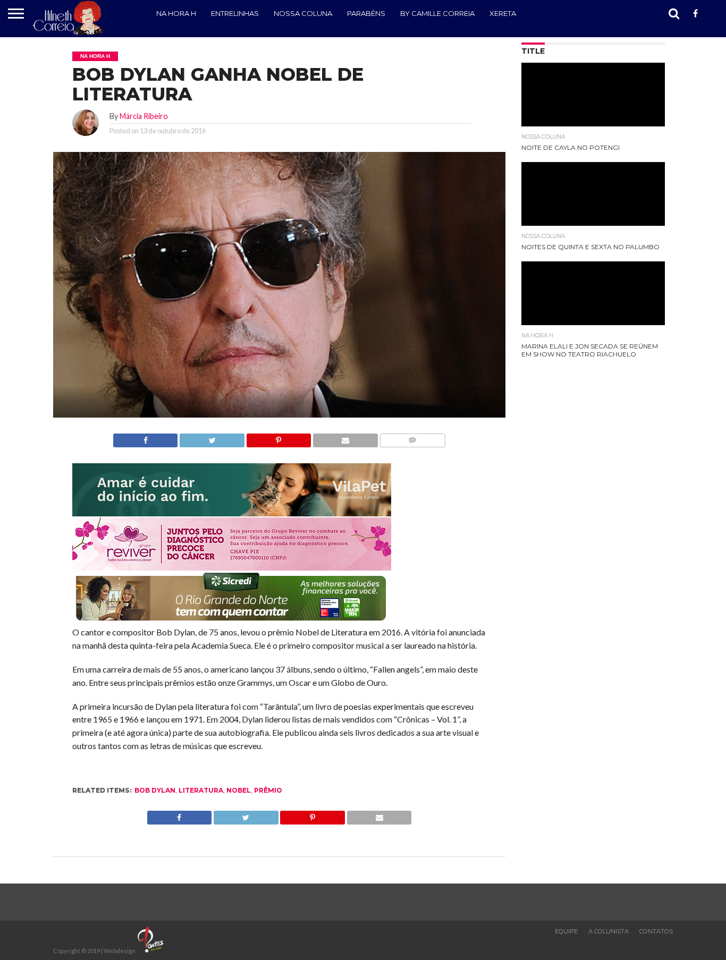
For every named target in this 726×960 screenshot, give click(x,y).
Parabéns (366, 13)
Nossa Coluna (303, 13)
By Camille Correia (437, 13)
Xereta (502, 13)
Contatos (656, 931)
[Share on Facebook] (145, 437)
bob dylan (154, 790)
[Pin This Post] (278, 437)
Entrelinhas (235, 13)
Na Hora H (176, 13)
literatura (201, 790)
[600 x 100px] (231, 621)
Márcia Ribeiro (144, 116)
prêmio (268, 790)
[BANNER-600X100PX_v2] (231, 567)
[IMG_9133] (231, 513)
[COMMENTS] (412, 437)
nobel (238, 790)
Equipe (566, 931)
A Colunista (608, 931)
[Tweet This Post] (211, 437)
